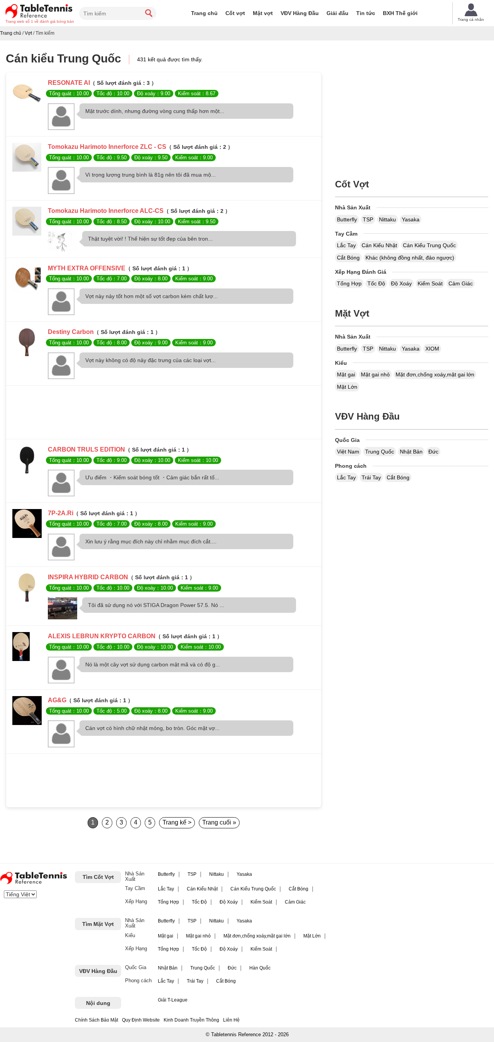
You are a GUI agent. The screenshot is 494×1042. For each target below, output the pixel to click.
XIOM (432, 349)
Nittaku (387, 219)
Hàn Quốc (260, 968)
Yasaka (411, 219)
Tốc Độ (376, 283)
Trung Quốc (379, 451)
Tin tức (365, 13)
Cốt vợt (235, 13)
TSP (368, 219)
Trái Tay (371, 477)
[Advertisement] (163, 414)
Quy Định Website (141, 1020)
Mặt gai (346, 374)
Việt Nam (348, 451)
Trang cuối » (219, 822)
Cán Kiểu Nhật (379, 245)
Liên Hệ (231, 1020)
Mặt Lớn (347, 387)
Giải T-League (173, 1000)
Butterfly (347, 219)
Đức (433, 451)
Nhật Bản (411, 451)
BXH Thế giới (400, 13)
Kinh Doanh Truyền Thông (191, 1020)
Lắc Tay (346, 245)
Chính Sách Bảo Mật (96, 1020)
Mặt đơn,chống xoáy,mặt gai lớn (435, 374)
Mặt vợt (263, 13)
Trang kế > (176, 822)
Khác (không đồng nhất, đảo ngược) (409, 258)
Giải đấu (338, 13)
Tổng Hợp (349, 283)
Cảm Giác (460, 283)
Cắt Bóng (348, 258)
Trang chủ (204, 13)
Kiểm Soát (430, 283)
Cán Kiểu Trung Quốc (429, 245)
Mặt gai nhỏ (375, 374)
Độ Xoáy (401, 283)
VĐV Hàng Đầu (300, 13)
